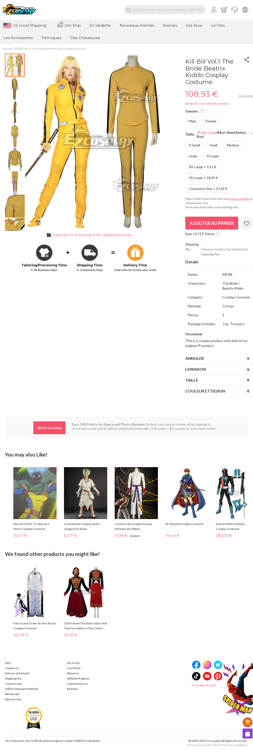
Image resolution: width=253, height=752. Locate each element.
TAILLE (191, 380)
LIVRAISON (195, 369)
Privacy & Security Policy (204, 745)
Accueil (7, 48)
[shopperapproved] (33, 718)
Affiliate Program (78, 678)
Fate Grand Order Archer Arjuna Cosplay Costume (34, 625)
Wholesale (12, 694)
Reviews (72, 689)
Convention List (77, 683)
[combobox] (165, 9)
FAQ (8, 663)
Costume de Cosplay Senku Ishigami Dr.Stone (82, 526)
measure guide (239, 199)
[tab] (219, 262)
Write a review (49, 428)
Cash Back (74, 668)
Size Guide (221, 134)
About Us (73, 673)
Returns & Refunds (17, 673)
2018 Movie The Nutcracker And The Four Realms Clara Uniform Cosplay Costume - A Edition (85, 626)
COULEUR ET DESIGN (205, 390)
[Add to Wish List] (246, 223)
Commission (13, 683)
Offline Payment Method (21, 689)
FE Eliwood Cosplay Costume (184, 524)
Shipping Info (13, 678)
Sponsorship (13, 699)
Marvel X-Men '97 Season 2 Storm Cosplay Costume (31, 526)
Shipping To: (192, 246)
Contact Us (12, 668)
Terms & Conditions (235, 745)
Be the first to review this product (207, 103)
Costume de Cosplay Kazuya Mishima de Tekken (133, 526)
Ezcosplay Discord (204, 685)
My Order (73, 663)
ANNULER (194, 358)
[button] (235, 10)
